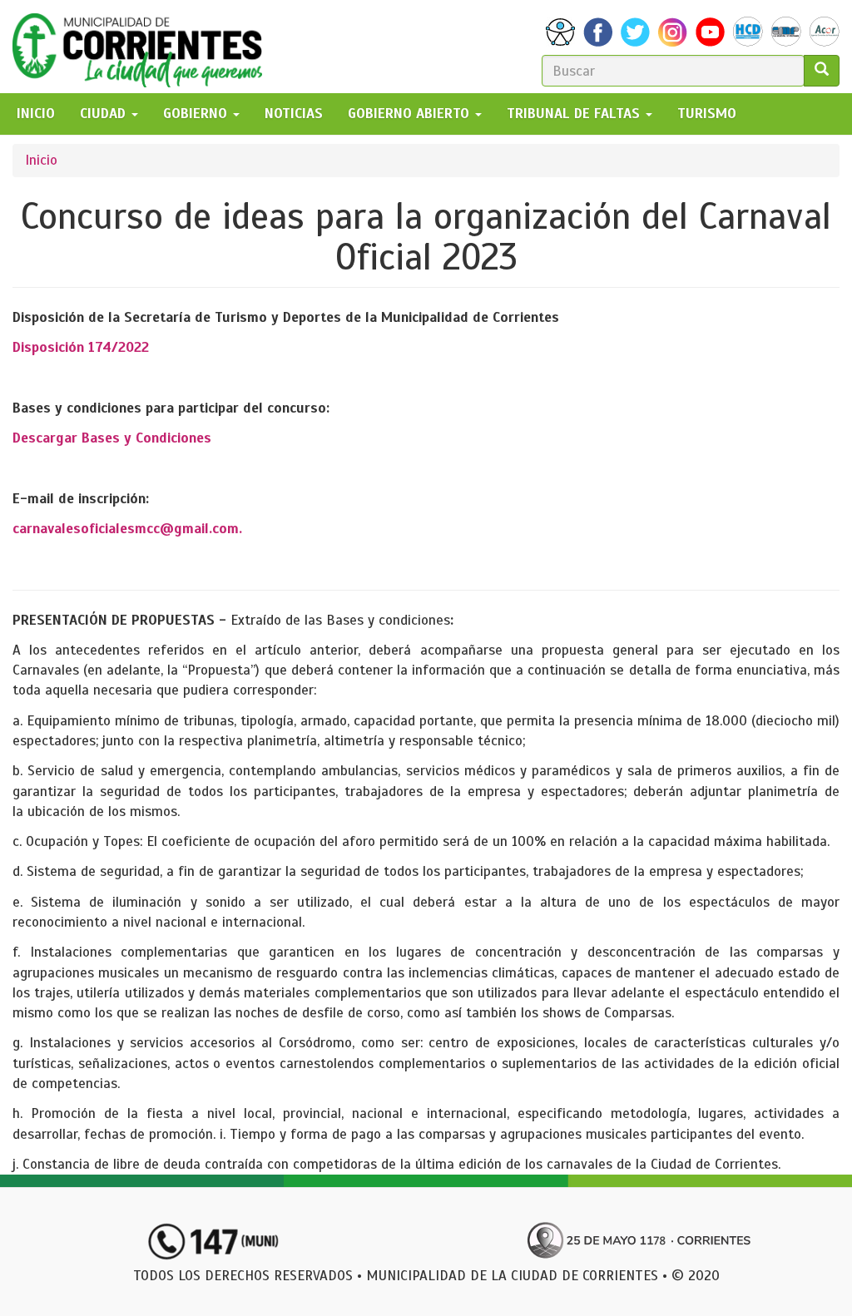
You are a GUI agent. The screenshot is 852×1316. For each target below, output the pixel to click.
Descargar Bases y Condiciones (111, 438)
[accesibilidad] (560, 32)
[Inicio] (143, 46)
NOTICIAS (294, 113)
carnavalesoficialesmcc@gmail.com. (127, 528)
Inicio (41, 160)
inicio (36, 113)
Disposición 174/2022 (80, 347)
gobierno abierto (410, 113)
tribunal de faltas (575, 113)
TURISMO (706, 113)
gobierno (197, 113)
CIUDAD (105, 113)
